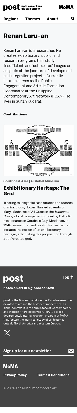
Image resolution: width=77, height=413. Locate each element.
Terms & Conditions (53, 375)
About (52, 19)
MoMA (66, 7)
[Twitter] (7, 335)
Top (66, 277)
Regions (10, 19)
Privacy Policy (15, 375)
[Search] (72, 18)
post (23, 7)
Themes (32, 19)
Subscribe (69, 351)
